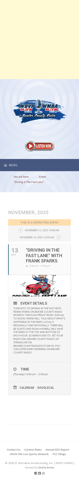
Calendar (26, 387)
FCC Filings (59, 454)
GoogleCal (45, 387)
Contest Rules (33, 449)
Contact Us (13, 449)
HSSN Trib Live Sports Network (29, 454)
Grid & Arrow (46, 467)
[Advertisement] (39, 39)
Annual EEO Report (57, 449)
